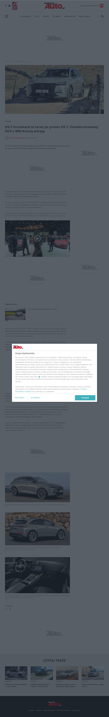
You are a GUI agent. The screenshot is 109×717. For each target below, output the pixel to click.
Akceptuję (85, 398)
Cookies (28, 391)
